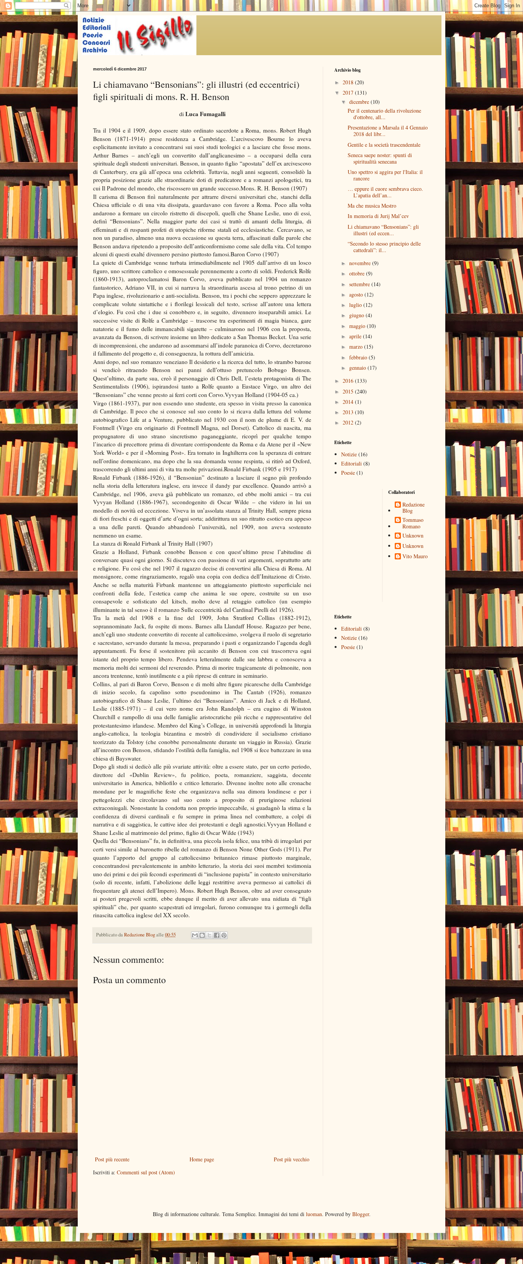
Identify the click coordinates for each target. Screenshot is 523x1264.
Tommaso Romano (412, 523)
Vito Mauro (415, 556)
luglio (356, 304)
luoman (314, 1214)
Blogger (360, 1214)
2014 (349, 401)
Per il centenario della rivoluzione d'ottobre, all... (384, 114)
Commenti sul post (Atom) (146, 1172)
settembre (360, 284)
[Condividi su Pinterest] (224, 935)
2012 (349, 422)
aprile (356, 336)
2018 (349, 82)
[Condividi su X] (209, 935)
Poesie (348, 472)
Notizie (349, 454)
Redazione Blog (413, 508)
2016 (349, 380)
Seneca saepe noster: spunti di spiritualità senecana (380, 158)
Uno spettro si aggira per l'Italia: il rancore (385, 175)
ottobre (357, 273)
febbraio (359, 357)
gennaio (358, 367)
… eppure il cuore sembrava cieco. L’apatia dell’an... (385, 192)
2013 (349, 412)
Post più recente (112, 1159)
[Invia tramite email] (195, 935)
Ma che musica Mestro (372, 205)
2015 (349, 391)
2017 (349, 92)
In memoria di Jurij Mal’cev (378, 216)
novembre (360, 263)
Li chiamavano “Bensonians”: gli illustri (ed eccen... (383, 230)
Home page (202, 1159)
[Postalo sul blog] (202, 935)
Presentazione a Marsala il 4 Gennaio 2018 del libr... (388, 131)
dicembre (360, 101)
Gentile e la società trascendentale (384, 144)
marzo (356, 346)
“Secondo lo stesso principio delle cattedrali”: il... (384, 247)
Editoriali (351, 463)
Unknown (412, 536)
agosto (356, 294)
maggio (358, 326)
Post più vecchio (291, 1159)
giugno (357, 315)
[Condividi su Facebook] (217, 935)
